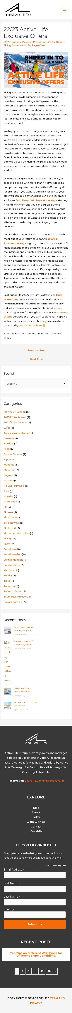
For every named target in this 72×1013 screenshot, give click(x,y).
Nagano (16, 42)
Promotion (39, 42)
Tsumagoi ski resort (16, 596)
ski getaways (12, 522)
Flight (7, 448)
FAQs (36, 817)
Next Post (36, 359)
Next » (52, 971)
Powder (27, 42)
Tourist (8, 575)
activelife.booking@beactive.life (45, 780)
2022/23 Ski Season (15, 422)
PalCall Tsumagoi (14, 485)
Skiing (7, 45)
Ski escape (10, 517)
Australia (9, 438)
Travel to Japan (13, 591)
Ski (49, 42)
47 (41, 971)
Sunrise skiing (12, 565)
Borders (9, 443)
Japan (7, 459)
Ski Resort (58, 42)
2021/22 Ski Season (15, 417)
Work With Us (36, 821)
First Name (12, 883)
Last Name (12, 896)
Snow (7, 544)
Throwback (11, 570)
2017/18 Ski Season (15, 412)
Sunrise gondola (13, 559)
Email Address (14, 869)
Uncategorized (13, 602)
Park (6, 491)
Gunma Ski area (13, 454)
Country (9, 909)
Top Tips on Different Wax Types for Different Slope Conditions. (36, 954)
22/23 (7, 42)
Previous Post (36, 350)
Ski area (8, 512)
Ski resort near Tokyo (17, 533)
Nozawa (9, 480)
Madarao (9, 464)
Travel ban (10, 586)
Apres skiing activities (17, 433)
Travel (7, 580)
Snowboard (19, 45)
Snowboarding (12, 554)
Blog (36, 807)
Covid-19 (36, 831)
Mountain (9, 470)
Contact (36, 826)
